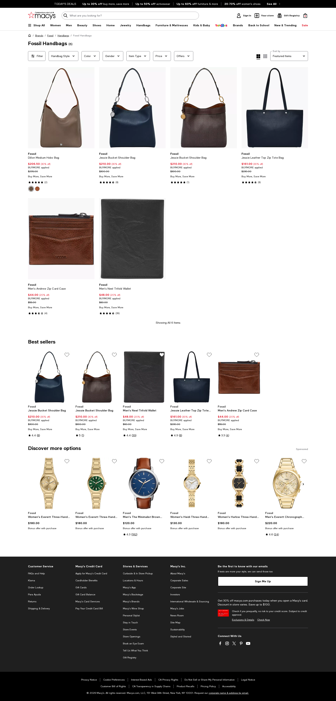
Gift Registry (129, 657)
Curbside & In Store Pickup (138, 573)
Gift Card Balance (85, 594)
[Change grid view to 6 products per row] (265, 56)
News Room (177, 615)
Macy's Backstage (133, 594)
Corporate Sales (179, 580)
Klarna (31, 580)
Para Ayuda (34, 594)
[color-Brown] (37, 188)
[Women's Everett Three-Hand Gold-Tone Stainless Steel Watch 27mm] (49, 483)
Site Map (175, 622)
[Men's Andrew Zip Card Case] (61, 238)
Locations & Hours (133, 580)
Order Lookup (35, 587)
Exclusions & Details (243, 619)
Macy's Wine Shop (133, 608)
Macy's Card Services (87, 601)
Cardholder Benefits (86, 580)
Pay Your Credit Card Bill (89, 608)
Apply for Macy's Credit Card (91, 573)
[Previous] (32, 107)
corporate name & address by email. (229, 693)
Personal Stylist (131, 615)
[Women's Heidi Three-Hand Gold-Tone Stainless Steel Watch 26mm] (191, 483)
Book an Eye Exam (133, 643)
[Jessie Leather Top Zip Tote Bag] (275, 107)
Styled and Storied (180, 636)
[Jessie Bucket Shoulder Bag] (132, 107)
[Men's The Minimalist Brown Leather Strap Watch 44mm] (144, 483)
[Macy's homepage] (30, 36)
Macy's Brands (131, 601)
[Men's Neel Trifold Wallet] (132, 238)
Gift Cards (81, 587)
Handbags (63, 35)
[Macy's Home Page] (41, 15)
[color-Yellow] (31, 188)
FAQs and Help (36, 573)
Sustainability (177, 629)
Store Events (130, 629)
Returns (32, 601)
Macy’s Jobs (177, 608)
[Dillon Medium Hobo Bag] (61, 107)
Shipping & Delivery (39, 608)
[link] (61, 172)
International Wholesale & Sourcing (189, 601)
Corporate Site (178, 587)
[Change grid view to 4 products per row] (258, 56)
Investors (175, 594)
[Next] (89, 107)
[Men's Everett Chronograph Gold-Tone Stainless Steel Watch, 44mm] (286, 483)
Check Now (263, 619)
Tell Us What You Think (135, 650)
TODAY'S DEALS (65, 3)
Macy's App (129, 587)
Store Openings (131, 636)
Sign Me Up (263, 581)
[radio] (31, 189)
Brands (39, 35)
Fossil (50, 35)
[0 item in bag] (305, 15)
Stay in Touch (130, 622)
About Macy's (177, 573)
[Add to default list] (67, 354)
